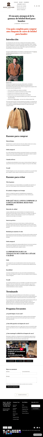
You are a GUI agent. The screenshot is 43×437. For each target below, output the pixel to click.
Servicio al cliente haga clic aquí (6, 409)
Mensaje (7, 376)
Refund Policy (24, 407)
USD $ (10, 427)
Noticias (14, 411)
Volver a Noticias (22, 394)
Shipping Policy (25, 409)
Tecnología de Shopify (36, 430)
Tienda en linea (16, 417)
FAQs (23, 405)
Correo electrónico (26, 371)
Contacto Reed (16, 419)
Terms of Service (25, 413)
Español (5, 427)
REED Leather (16, 99)
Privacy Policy (24, 411)
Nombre (7, 371)
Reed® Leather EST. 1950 (29, 430)
